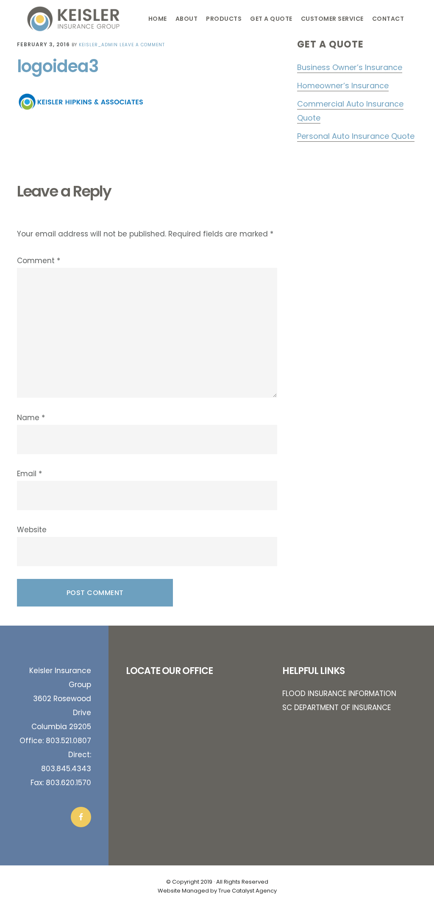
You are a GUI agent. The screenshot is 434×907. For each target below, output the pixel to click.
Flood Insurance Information (339, 693)
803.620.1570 (68, 783)
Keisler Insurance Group (83, 19)
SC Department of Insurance (336, 707)
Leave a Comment (142, 45)
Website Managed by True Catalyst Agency (217, 891)
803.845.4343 (66, 769)
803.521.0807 (68, 741)
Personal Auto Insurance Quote (356, 136)
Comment (38, 261)
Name (31, 418)
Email (29, 474)
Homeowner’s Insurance (343, 85)
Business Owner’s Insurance (349, 67)
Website (32, 530)
